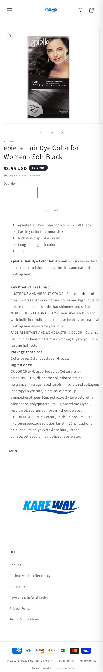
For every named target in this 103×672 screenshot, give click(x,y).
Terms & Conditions (25, 619)
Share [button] (13, 451)
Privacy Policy (20, 608)
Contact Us (18, 587)
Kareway (22, 660)
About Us (17, 565)
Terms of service (42, 668)
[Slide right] (62, 132)
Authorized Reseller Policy (30, 575)
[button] (9, 10)
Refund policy (65, 660)
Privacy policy (87, 660)
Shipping (9, 175)
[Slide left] (41, 132)
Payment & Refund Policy (29, 597)
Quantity (10, 183)
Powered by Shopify (40, 660)
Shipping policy (66, 668)
